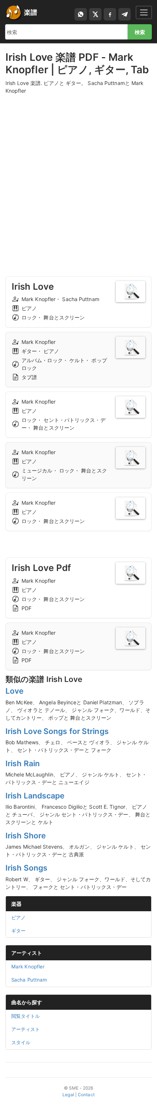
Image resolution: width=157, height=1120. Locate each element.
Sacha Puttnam (29, 980)
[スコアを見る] (130, 292)
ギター (18, 931)
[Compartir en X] (95, 14)
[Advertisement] (78, 178)
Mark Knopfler (28, 966)
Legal (68, 1094)
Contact (86, 1094)
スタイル (20, 1042)
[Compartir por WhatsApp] (80, 14)
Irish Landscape (35, 795)
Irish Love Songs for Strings (57, 731)
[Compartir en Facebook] (110, 14)
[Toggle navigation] (144, 12)
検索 (140, 32)
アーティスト (26, 953)
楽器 (16, 904)
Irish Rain (22, 763)
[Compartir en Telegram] (124, 14)
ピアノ (18, 917)
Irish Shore (25, 835)
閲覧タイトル (25, 1016)
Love (14, 691)
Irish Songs (26, 867)
